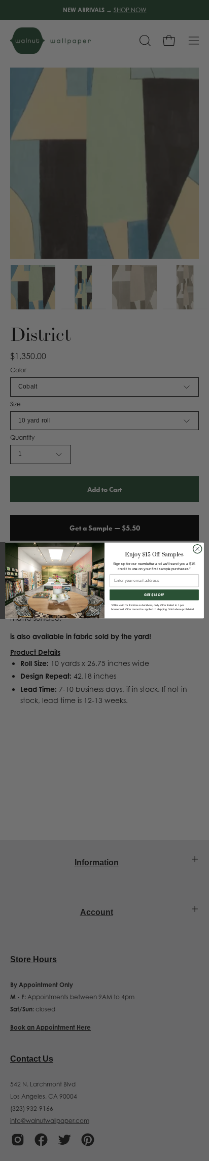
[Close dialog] (197, 548)
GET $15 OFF (154, 594)
